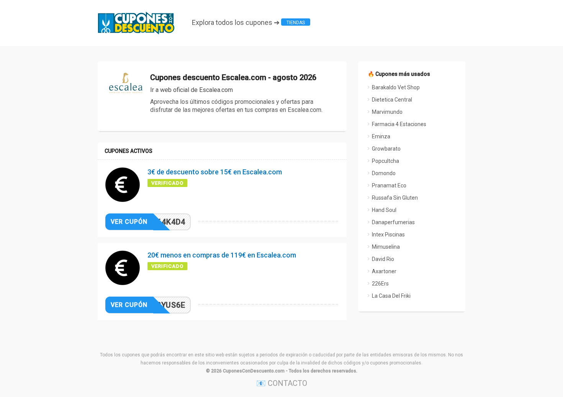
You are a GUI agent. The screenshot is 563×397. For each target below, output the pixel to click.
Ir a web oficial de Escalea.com (191, 90)
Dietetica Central (392, 100)
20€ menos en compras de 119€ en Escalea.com (221, 255)
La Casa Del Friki (391, 296)
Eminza (381, 136)
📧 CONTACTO (281, 383)
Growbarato (386, 149)
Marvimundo (387, 112)
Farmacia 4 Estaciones (399, 124)
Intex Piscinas (388, 234)
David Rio (383, 259)
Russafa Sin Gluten (395, 198)
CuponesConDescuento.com (254, 371)
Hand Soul (384, 210)
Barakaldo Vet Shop (396, 87)
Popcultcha (385, 161)
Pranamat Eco (389, 185)
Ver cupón (129, 221)
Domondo (384, 173)
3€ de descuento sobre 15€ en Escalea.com (214, 172)
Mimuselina (386, 247)
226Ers (380, 284)
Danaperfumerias (393, 222)
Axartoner (384, 271)
